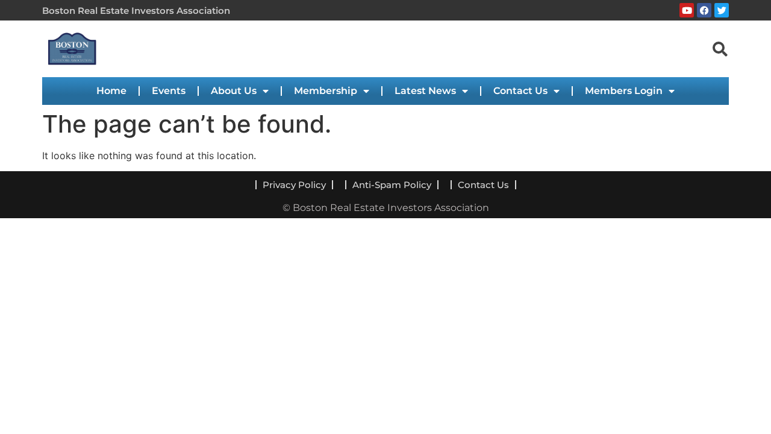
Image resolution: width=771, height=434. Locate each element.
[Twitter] (721, 10)
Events (169, 90)
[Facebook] (704, 10)
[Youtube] (686, 10)
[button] (720, 48)
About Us (234, 90)
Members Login (624, 90)
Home (111, 90)
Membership (325, 90)
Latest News (425, 90)
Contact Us (520, 90)
